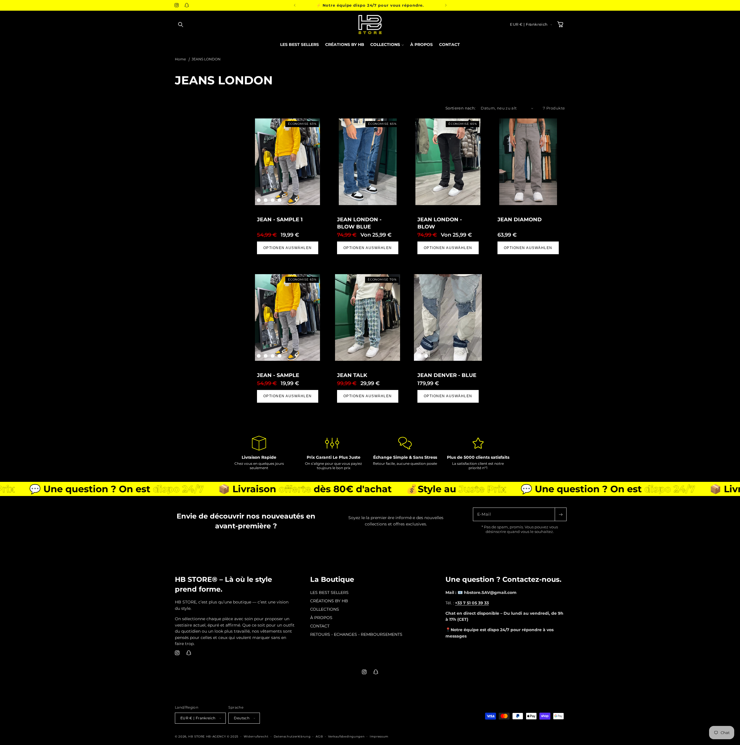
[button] (180, 24)
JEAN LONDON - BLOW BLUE (359, 223)
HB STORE (197, 736)
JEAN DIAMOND (519, 219)
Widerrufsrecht (256, 736)
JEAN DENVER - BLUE (446, 375)
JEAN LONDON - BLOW (439, 223)
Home (180, 59)
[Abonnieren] (560, 514)
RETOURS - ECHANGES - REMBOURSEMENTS (356, 634)
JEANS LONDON (206, 59)
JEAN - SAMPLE (278, 375)
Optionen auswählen (287, 248)
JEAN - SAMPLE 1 (280, 219)
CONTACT (320, 626)
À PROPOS (321, 617)
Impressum (379, 736)
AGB (319, 736)
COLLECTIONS (324, 609)
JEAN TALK (352, 375)
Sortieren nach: (460, 108)
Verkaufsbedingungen (346, 736)
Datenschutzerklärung (292, 736)
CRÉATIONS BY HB (329, 600)
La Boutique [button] (332, 579)
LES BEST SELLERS (329, 592)
